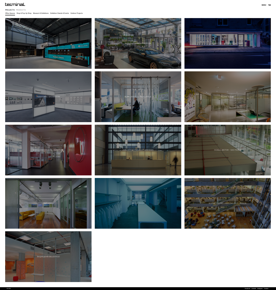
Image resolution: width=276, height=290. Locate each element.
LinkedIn (253, 288)
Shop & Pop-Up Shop (24, 13)
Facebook (247, 288)
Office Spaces (10, 13)
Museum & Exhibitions (41, 13)
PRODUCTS (21, 10)
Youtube (266, 288)
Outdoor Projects (77, 13)
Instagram (260, 288)
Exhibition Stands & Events (59, 13)
